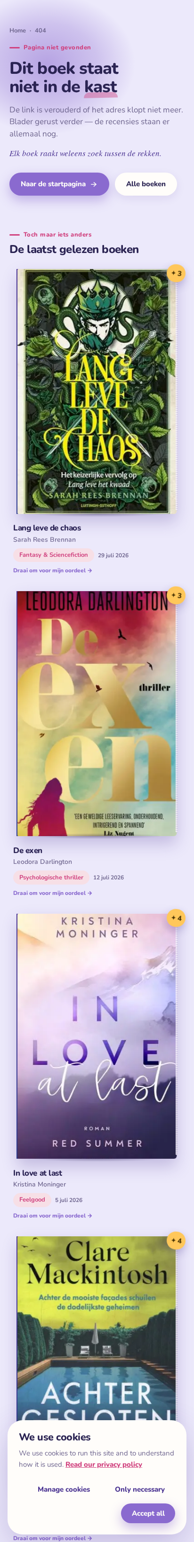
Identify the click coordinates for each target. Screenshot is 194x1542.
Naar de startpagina (53, 184)
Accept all (148, 1513)
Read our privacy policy (103, 1464)
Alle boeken (146, 184)
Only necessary (140, 1489)
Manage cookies (64, 1489)
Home (17, 30)
